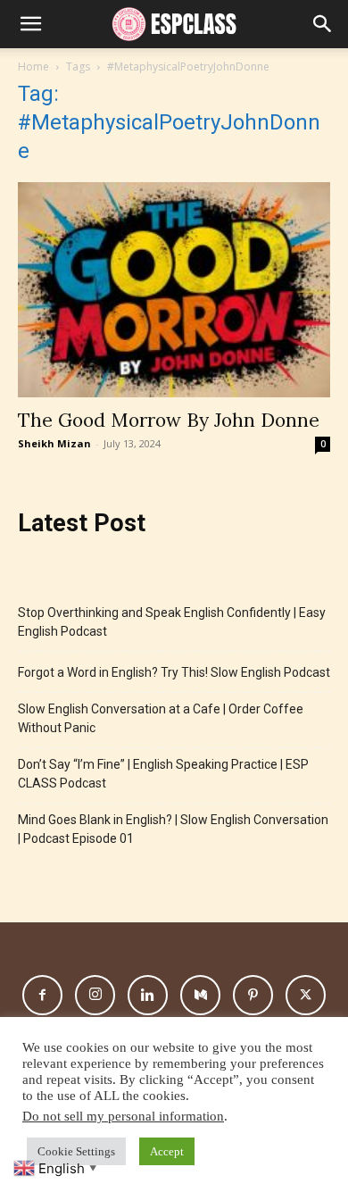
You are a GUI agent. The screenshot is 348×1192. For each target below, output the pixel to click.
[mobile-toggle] (30, 24)
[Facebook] (42, 995)
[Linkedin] (148, 995)
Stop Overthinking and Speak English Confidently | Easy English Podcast (172, 621)
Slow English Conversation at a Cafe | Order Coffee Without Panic (160, 718)
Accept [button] (167, 1151)
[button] (323, 24)
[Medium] (200, 995)
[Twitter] (306, 995)
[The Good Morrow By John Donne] (174, 289)
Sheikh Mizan (54, 443)
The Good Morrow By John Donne (168, 420)
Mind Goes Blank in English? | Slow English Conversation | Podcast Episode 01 (173, 829)
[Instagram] (95, 995)
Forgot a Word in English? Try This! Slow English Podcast (174, 672)
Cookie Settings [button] (76, 1151)
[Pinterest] (253, 995)
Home (33, 66)
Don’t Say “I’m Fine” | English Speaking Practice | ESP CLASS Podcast (163, 773)
